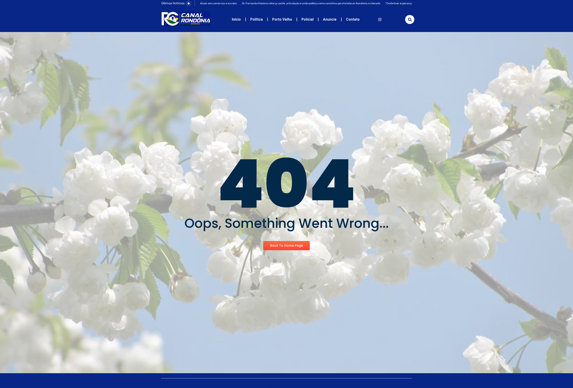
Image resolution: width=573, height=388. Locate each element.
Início (236, 19)
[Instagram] (380, 19)
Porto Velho (282, 19)
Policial (307, 19)
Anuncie (330, 19)
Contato (353, 19)
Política (256, 19)
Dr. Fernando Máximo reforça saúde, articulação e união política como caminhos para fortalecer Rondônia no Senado (293, 3)
